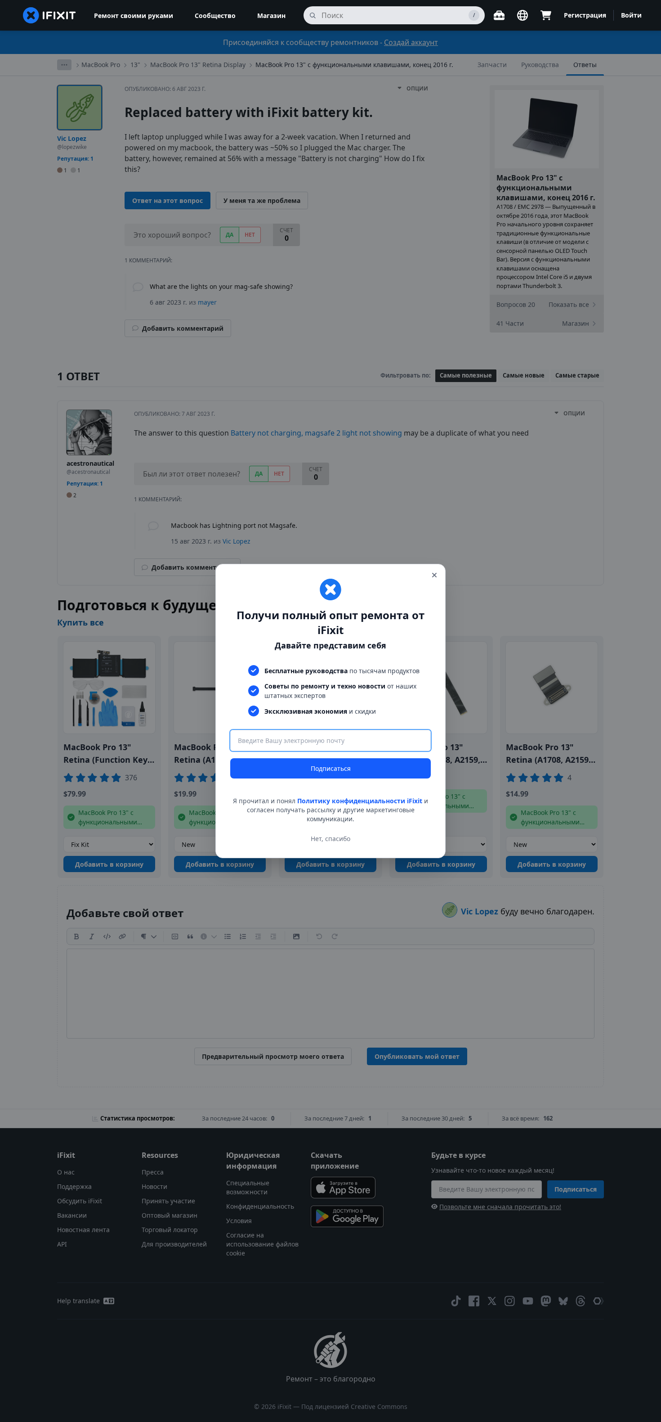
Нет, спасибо (330, 838)
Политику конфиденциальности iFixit (359, 800)
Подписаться (331, 768)
